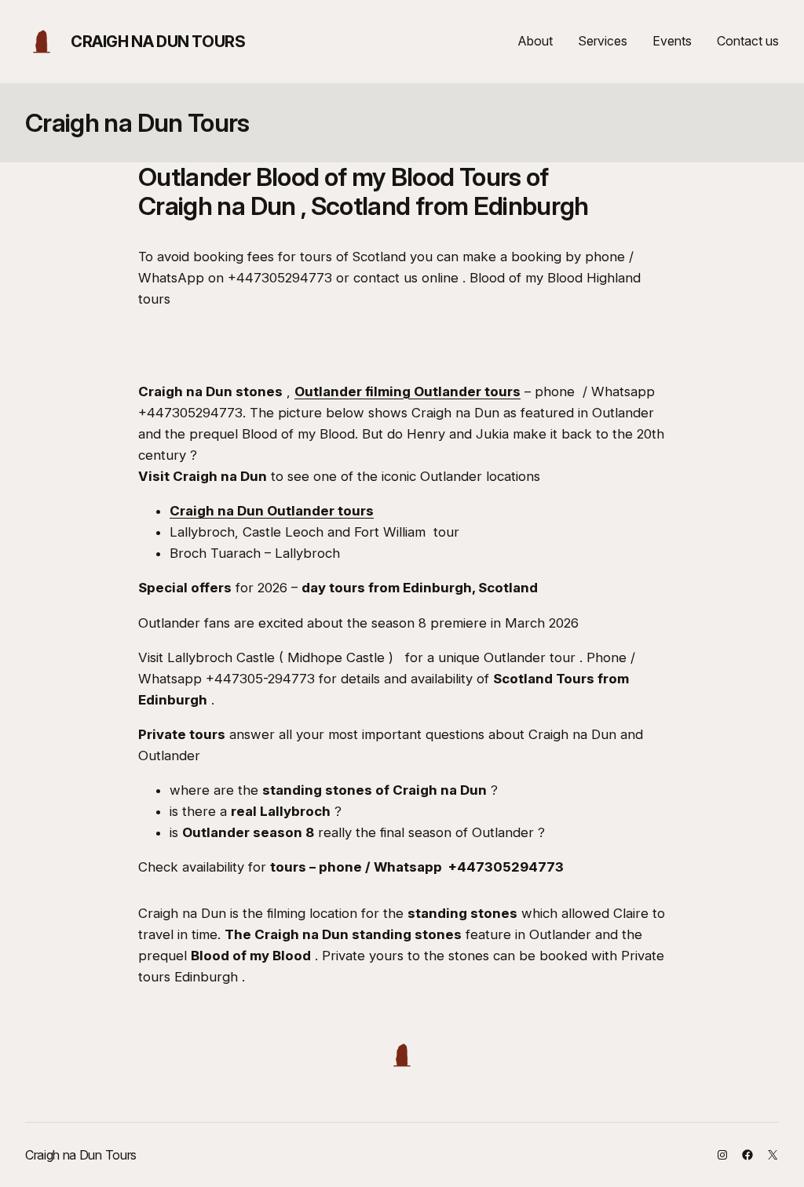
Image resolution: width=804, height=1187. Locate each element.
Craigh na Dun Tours (158, 41)
